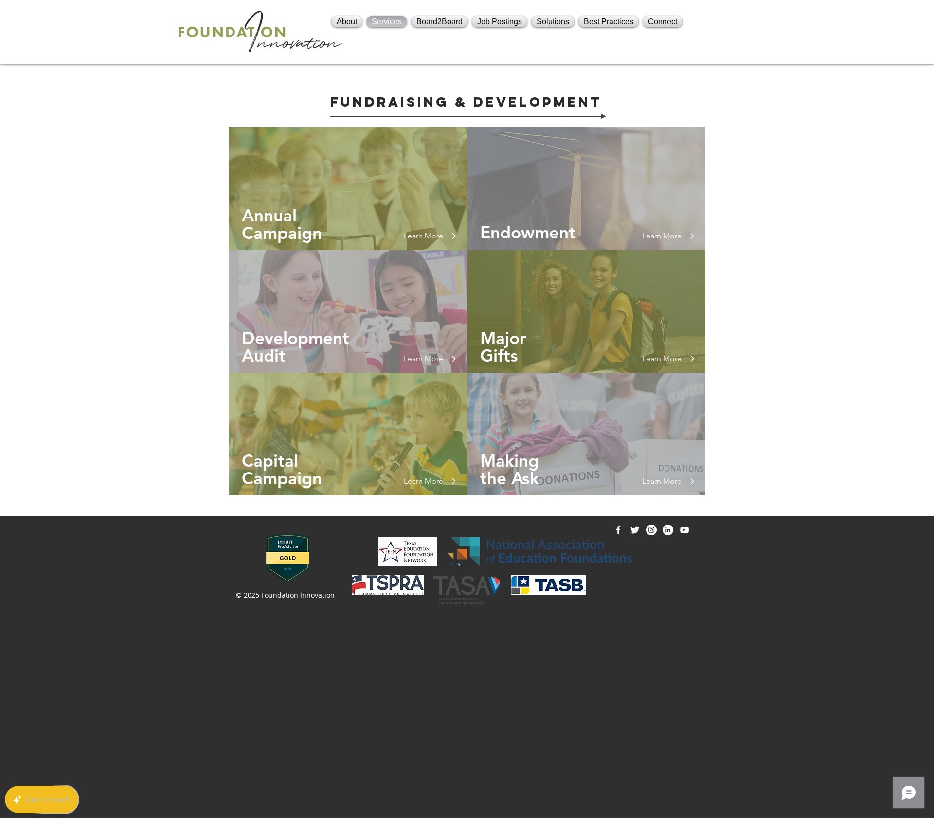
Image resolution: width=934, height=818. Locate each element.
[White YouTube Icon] (684, 530)
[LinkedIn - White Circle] (668, 530)
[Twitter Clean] (634, 530)
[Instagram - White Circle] (651, 530)
